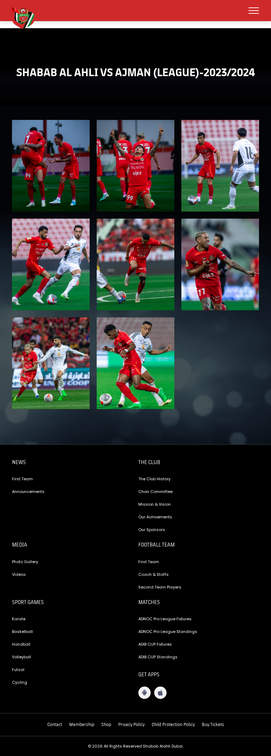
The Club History (154, 479)
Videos (19, 574)
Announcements (28, 491)
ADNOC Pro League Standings (167, 631)
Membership (81, 724)
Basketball (22, 631)
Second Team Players (159, 587)
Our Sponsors (151, 529)
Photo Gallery (25, 562)
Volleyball (21, 657)
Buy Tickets (213, 724)
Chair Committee (155, 491)
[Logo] (26, 17)
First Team (22, 479)
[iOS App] (160, 693)
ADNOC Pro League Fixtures (165, 619)
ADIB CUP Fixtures (155, 644)
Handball (21, 644)
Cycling (19, 682)
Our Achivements (155, 517)
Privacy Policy (131, 724)
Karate (18, 619)
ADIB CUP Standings (157, 657)
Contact (54, 724)
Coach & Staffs (153, 574)
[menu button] (253, 10)
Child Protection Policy (173, 724)
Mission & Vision (154, 504)
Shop (106, 724)
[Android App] (144, 693)
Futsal (18, 669)
